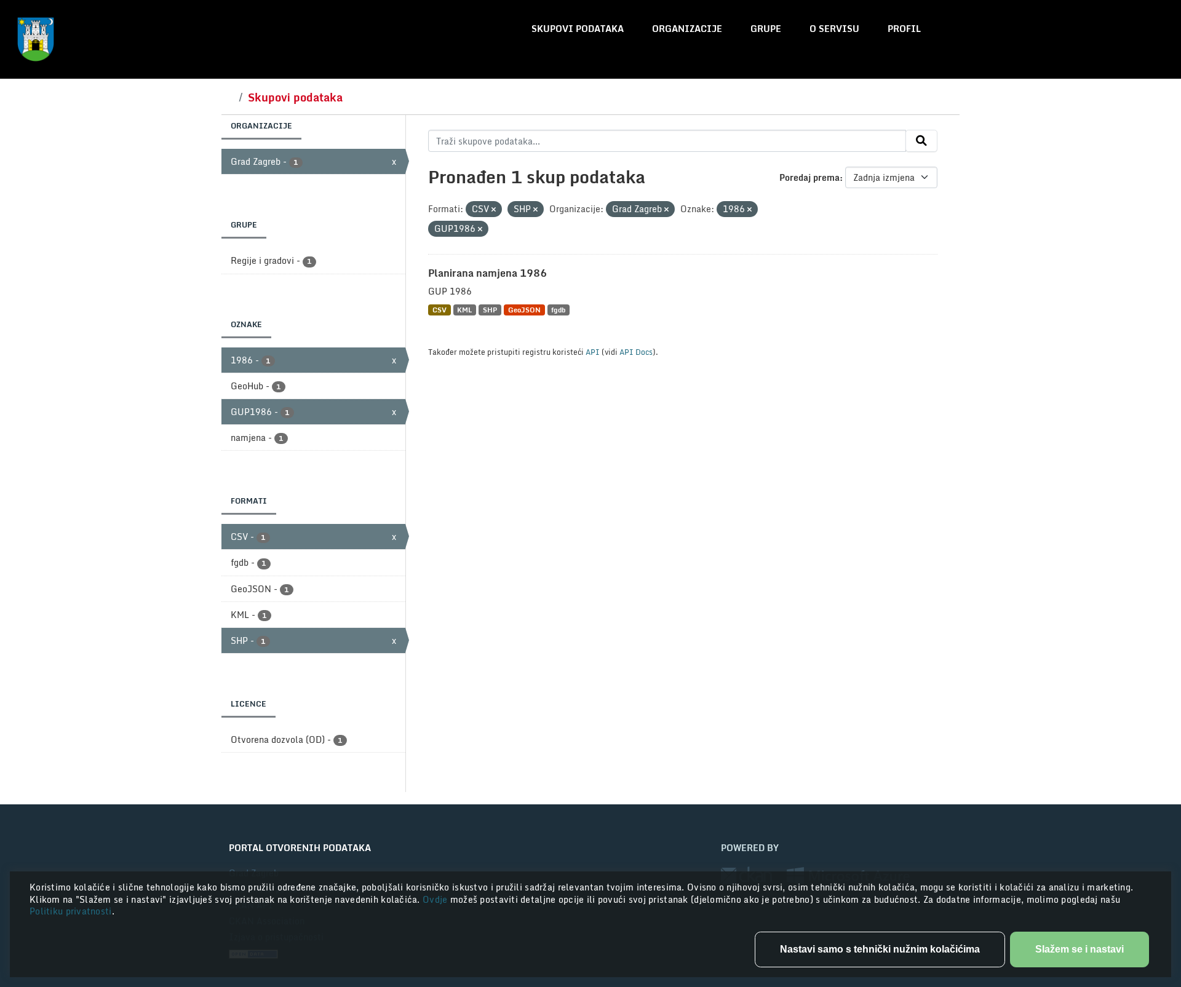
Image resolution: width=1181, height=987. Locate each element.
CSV (439, 309)
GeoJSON (524, 309)
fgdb (558, 309)
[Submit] (921, 141)
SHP (490, 309)
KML (464, 309)
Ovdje (436, 899)
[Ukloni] (493, 209)
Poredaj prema (809, 177)
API (593, 352)
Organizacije (687, 29)
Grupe (765, 29)
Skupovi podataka (577, 29)
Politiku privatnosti (71, 911)
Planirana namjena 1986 (487, 273)
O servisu (834, 29)
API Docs (636, 352)
